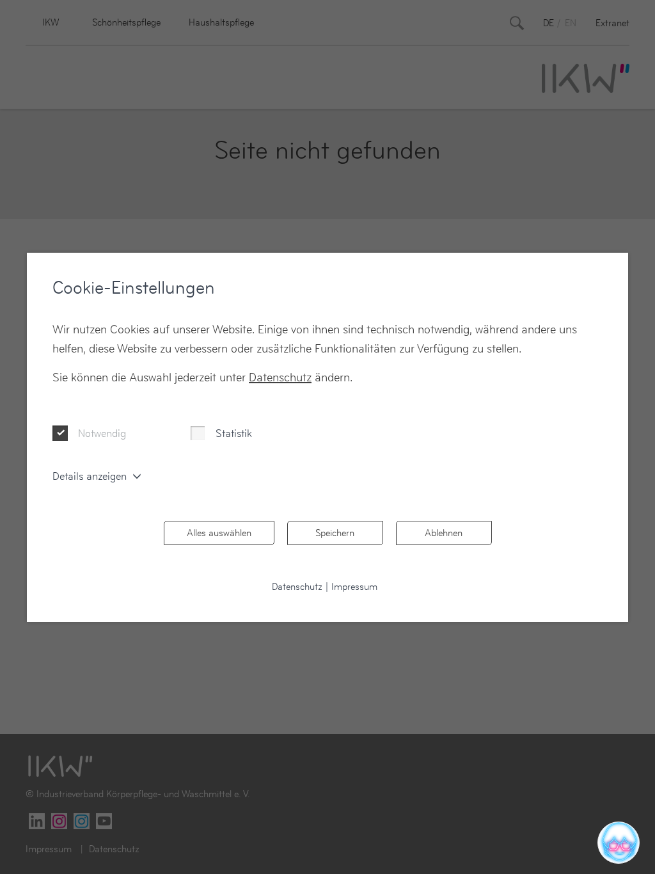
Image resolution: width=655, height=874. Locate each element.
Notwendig (102, 433)
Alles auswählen (219, 532)
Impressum (354, 586)
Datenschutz (280, 377)
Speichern (334, 532)
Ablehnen (443, 532)
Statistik (234, 433)
